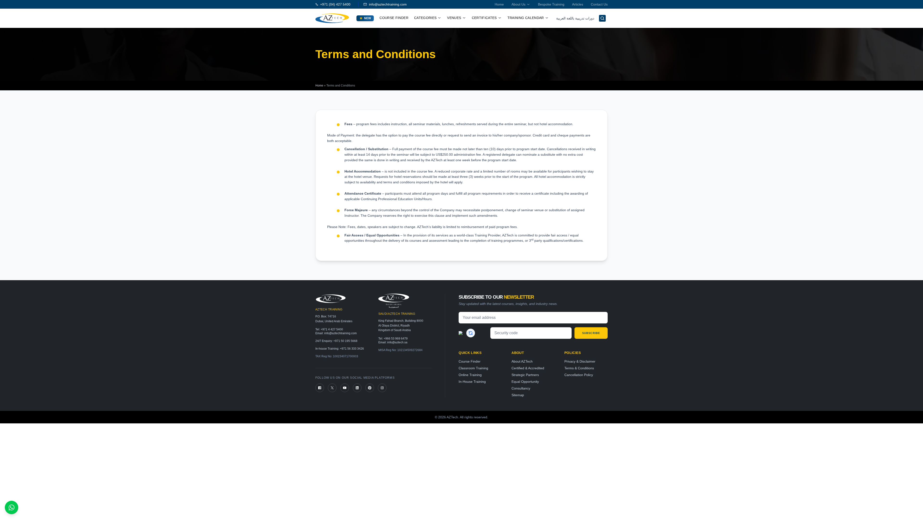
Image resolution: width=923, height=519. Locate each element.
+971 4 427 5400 (332, 329)
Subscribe (591, 333)
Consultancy (520, 388)
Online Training (470, 375)
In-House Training (472, 381)
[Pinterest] (369, 387)
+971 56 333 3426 (352, 348)
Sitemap (517, 395)
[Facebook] (319, 387)
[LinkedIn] (357, 387)
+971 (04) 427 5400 (335, 4)
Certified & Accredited (527, 368)
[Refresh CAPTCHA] (470, 333)
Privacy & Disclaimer (579, 361)
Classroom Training (473, 368)
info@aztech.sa (397, 342)
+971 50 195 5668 (345, 341)
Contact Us (599, 4)
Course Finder (394, 18)
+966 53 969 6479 (396, 338)
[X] (332, 387)
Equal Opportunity (525, 381)
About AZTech (522, 361)
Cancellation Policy (578, 375)
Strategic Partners (525, 375)
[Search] (602, 18)
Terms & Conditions (579, 368)
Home (499, 4)
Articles (577, 4)
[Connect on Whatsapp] (11, 507)
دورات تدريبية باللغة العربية (575, 18)
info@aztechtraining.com (388, 4)
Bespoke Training (551, 4)
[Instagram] (382, 387)
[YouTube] (344, 387)
